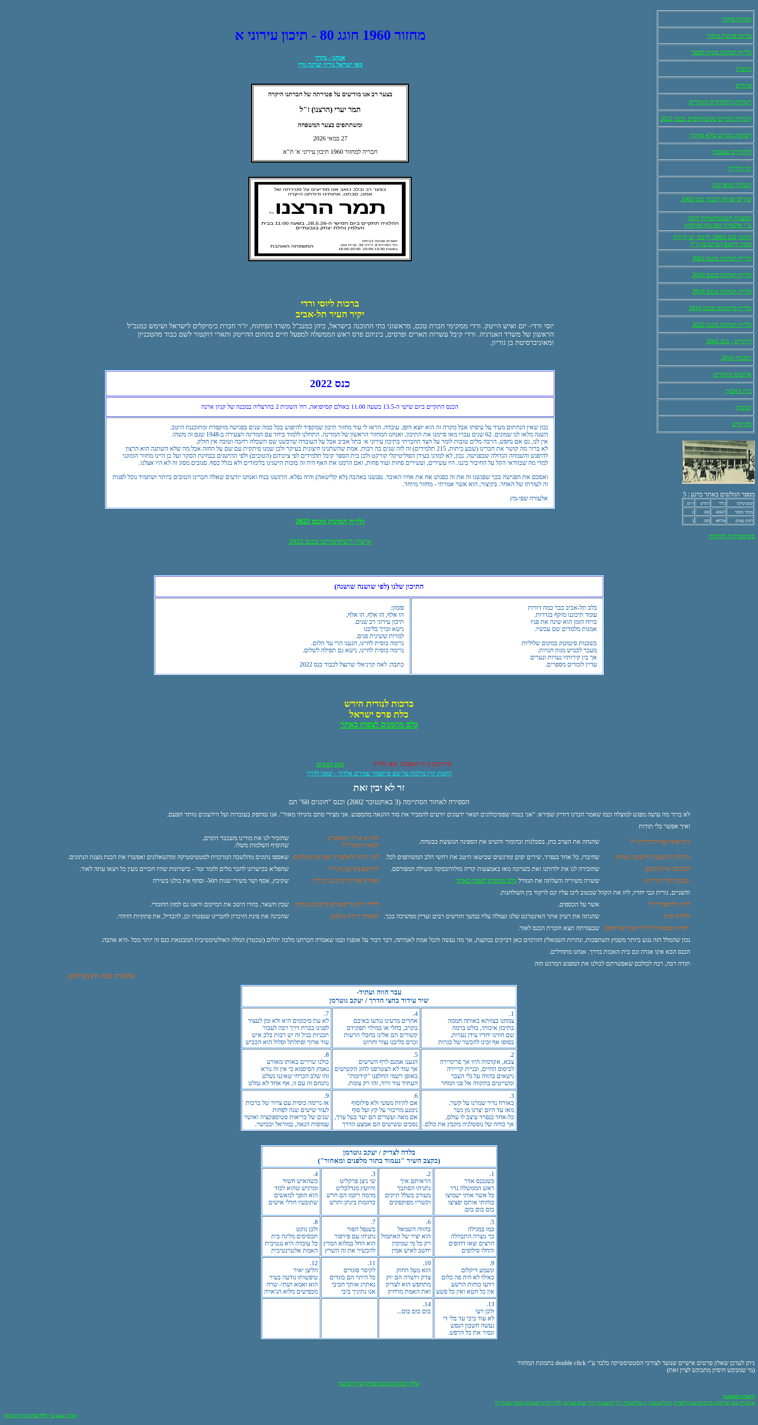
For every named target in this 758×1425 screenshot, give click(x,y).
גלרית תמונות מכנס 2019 (722, 291)
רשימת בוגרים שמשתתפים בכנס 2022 (706, 118)
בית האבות (738, 391)
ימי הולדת (740, 168)
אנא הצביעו (330, 764)
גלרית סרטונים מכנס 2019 (720, 308)
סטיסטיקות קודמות (732, 536)
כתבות (744, 69)
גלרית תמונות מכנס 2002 (722, 258)
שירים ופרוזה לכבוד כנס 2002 (716, 199)
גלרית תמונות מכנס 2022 (722, 324)
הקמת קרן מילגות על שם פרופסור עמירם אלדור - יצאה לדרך (379, 773)
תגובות (743, 407)
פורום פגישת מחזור (729, 35)
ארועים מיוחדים (732, 374)
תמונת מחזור (737, 19)
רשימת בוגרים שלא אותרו (721, 135)
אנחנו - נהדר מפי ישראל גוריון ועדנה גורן (330, 61)
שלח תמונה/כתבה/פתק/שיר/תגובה (379, 1383)
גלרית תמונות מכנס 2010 (722, 275)
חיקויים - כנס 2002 (729, 341)
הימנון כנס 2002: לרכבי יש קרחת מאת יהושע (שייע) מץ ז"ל (712, 240)
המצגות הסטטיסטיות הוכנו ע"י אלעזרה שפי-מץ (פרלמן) (718, 221)
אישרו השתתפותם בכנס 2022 (330, 541)
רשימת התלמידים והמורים (720, 102)
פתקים (743, 85)
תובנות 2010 (736, 357)
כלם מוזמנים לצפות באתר (486, 880)
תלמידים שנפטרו (731, 151)
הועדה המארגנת (732, 185)
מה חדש (742, 424)
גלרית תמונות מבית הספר (721, 52)
